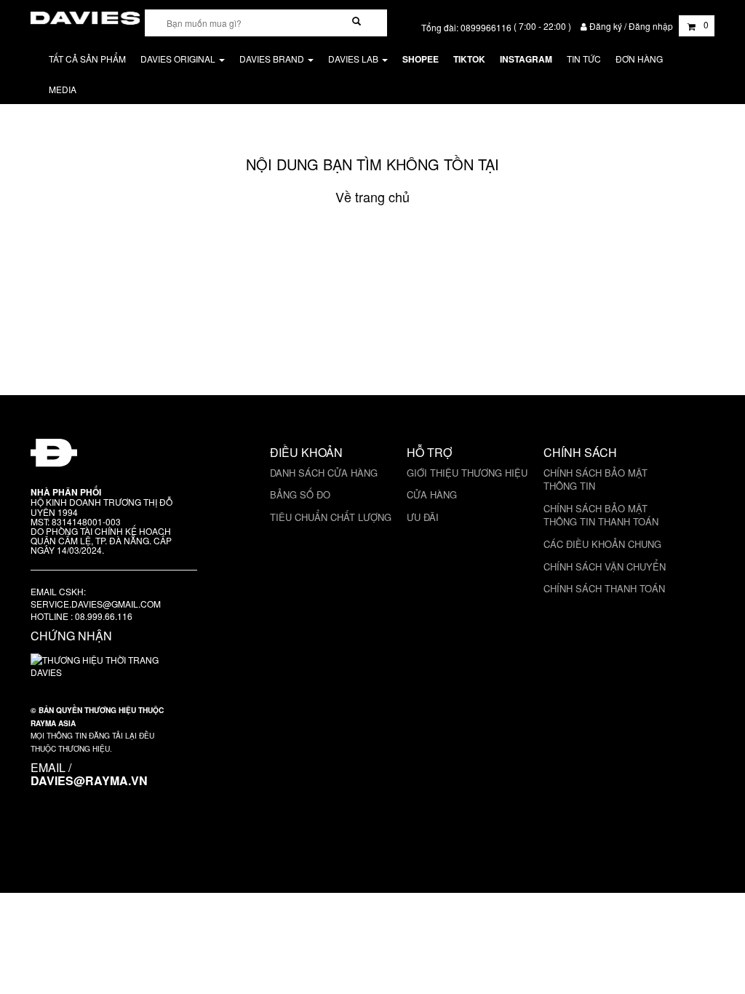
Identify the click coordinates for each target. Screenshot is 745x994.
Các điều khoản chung (602, 544)
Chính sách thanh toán (604, 588)
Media (62, 89)
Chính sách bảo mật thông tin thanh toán (600, 515)
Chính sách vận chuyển (604, 566)
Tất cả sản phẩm (87, 58)
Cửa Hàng (432, 494)
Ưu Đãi (423, 517)
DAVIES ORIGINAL (179, 58)
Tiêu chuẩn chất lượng (330, 517)
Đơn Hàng (639, 58)
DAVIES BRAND (272, 58)
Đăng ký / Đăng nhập (631, 26)
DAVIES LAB (354, 58)
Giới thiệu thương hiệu (467, 473)
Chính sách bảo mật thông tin (595, 479)
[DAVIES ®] (85, 15)
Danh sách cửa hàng (324, 473)
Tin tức (584, 58)
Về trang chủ (372, 196)
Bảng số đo (300, 494)
